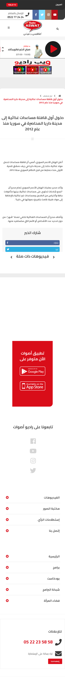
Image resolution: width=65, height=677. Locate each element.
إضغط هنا (55, 661)
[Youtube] (54, 15)
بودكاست (53, 578)
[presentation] (2, 47)
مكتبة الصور (51, 508)
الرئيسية (54, 556)
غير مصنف (47, 96)
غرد (56, 249)
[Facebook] (35, 15)
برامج (56, 567)
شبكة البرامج (51, 589)
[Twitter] (42, 15)
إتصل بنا (54, 530)
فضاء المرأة (52, 600)
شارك (56, 243)
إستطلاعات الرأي (49, 519)
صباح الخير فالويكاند (19, 49)
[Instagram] (48, 15)
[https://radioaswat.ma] (60, 96)
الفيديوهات (52, 497)
